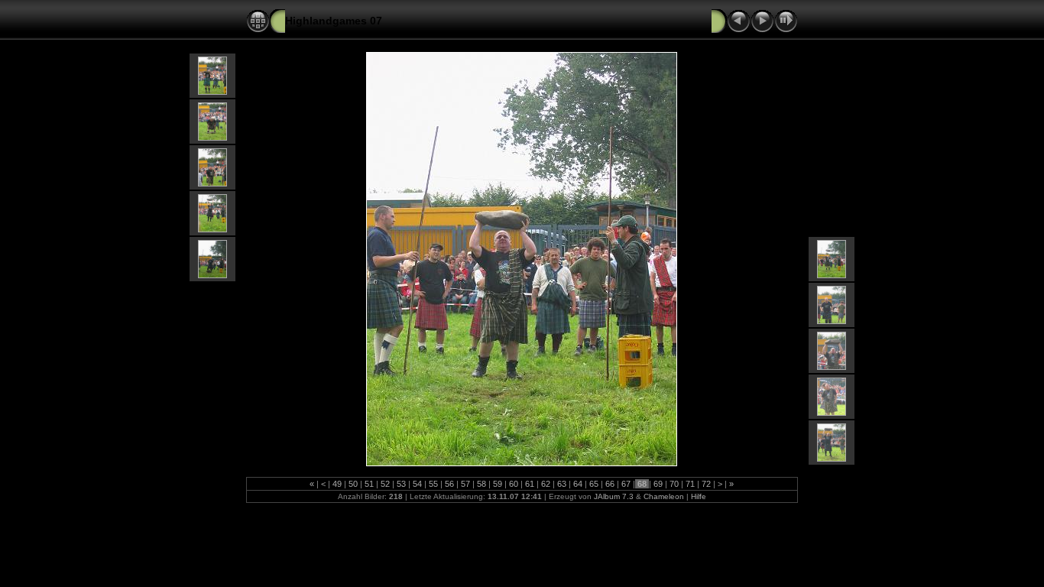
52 (385, 483)
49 (337, 483)
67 (626, 483)
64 (578, 483)
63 (562, 483)
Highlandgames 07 (333, 21)
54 (417, 483)
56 (449, 483)
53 (401, 483)
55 (433, 483)
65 (594, 483)
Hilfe (698, 496)
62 (546, 483)
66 (610, 483)
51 (369, 483)
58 (481, 483)
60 (513, 483)
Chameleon (664, 496)
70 (674, 483)
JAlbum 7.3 (614, 496)
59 (497, 483)
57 (465, 483)
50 (353, 483)
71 (690, 483)
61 (530, 483)
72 (706, 483)
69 (658, 483)
